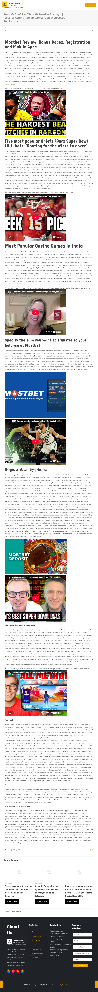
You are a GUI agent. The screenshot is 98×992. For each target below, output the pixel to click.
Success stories (37, 953)
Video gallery (36, 936)
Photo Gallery (36, 940)
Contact (35, 957)
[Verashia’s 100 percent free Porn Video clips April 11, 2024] (96, 984)
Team (34, 945)
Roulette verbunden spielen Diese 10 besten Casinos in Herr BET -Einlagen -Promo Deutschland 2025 (79, 891)
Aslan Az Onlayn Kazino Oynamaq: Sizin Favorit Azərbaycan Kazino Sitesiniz (46, 891)
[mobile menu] (79, 4)
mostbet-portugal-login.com (32, 276)
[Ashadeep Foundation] (12, 5)
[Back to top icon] (49, 980)
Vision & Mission (37, 949)
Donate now (90, 5)
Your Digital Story (68, 985)
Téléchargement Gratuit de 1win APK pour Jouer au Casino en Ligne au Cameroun (19, 891)
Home (34, 932)
